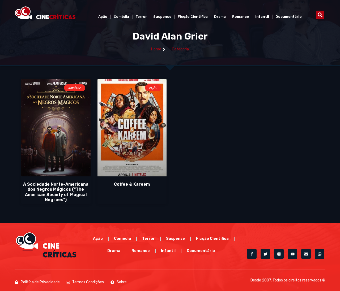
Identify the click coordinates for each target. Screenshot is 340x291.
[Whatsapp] (319, 254)
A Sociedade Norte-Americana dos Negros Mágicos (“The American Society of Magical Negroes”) (55, 192)
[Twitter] (265, 254)
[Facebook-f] (252, 254)
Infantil (262, 17)
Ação (102, 17)
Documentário (288, 17)
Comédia (121, 17)
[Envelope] (306, 254)
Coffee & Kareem (132, 184)
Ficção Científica (193, 17)
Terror (141, 17)
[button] (320, 15)
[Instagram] (279, 254)
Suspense (162, 17)
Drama (220, 17)
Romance (240, 17)
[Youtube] (292, 254)
